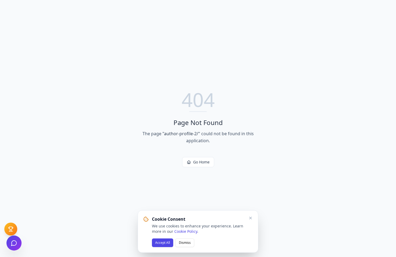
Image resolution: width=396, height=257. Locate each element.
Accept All (162, 242)
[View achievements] (10, 229)
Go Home (201, 162)
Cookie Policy (185, 231)
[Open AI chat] (14, 243)
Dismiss (185, 242)
